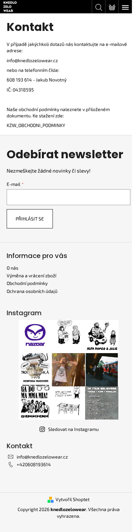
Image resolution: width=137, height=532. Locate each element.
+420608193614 (34, 464)
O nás (12, 268)
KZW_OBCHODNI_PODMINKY (36, 125)
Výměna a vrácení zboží (31, 275)
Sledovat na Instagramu (73, 429)
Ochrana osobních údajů (32, 291)
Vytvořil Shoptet (72, 499)
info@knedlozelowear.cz (32, 60)
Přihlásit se (30, 218)
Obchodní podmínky (27, 283)
